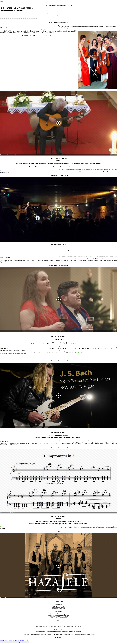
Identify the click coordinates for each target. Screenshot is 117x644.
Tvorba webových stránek (4, 640)
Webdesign (17, 640)
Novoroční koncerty (16, 642)
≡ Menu (1, 0)
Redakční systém (11, 640)
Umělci (5, 642)
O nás (2, 642)
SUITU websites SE (22, 640)
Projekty (10, 642)
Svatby (23, 642)
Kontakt (27, 642)
